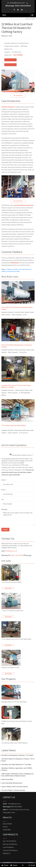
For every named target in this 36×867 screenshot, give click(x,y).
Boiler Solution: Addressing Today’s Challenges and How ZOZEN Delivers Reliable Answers (17, 775)
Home (27, 19)
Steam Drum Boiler (7, 779)
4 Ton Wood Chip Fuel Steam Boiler (13, 425)
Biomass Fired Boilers (10, 844)
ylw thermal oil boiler (13, 271)
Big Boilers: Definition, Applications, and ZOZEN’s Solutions (16, 769)
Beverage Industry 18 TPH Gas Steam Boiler (13, 702)
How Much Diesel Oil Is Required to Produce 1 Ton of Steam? (17, 760)
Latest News (7, 830)
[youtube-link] (18, 9)
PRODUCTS (6, 853)
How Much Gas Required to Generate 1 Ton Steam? (17, 755)
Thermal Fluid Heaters (10, 850)
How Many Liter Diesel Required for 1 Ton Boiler (16, 764)
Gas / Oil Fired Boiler (9, 841)
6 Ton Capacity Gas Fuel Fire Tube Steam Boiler (16, 639)
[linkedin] (22, 9)
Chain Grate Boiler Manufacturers (11, 783)
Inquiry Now (10, 60)
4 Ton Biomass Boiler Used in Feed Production (14, 743)
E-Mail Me (10, 65)
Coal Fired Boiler (8, 847)
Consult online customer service (21, 455)
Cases (33, 19)
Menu (4, 15)
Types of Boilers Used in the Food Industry (14, 786)
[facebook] (14, 9)
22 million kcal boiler (11, 269)
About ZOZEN (7, 824)
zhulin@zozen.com (11, 551)
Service (5, 827)
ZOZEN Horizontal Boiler (19, 862)
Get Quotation (18, 95)
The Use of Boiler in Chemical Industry (13, 790)
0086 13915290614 (17, 555)
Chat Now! (8, 588)
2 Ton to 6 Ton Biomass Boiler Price (12, 610)
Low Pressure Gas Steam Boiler (11, 582)
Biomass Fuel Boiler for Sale (10, 667)
